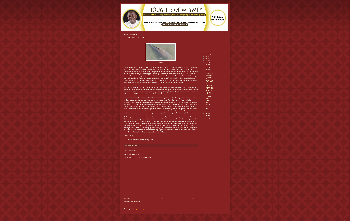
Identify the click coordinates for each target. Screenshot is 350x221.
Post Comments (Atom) (136, 201)
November (209, 73)
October (208, 75)
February (208, 109)
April (207, 104)
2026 (206, 56)
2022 (206, 65)
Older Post (194, 198)
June (207, 100)
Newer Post (127, 198)
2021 (206, 67)
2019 (206, 113)
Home (161, 198)
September (209, 77)
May (207, 102)
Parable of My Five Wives (209, 88)
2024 (206, 60)
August (208, 96)
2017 (206, 118)
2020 (206, 69)
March (208, 106)
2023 (206, 62)
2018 (206, 116)
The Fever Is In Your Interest (209, 92)
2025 (206, 58)
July (207, 98)
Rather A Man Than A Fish (209, 81)
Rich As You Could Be (209, 84)
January (208, 111)
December (209, 71)
